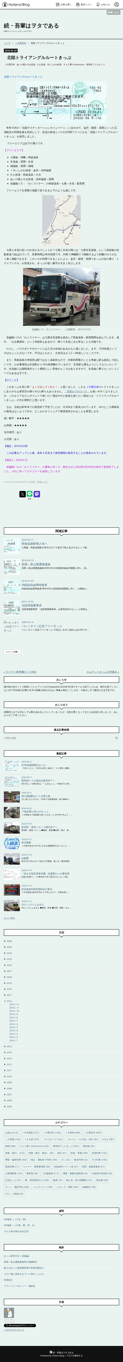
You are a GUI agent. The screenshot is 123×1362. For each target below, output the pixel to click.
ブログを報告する (74, 1355)
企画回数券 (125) (13, 1173)
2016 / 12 (14, 1004)
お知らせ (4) (11, 1132)
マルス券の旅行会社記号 (16, 1231)
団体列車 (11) (12, 1166)
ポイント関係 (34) (14, 1193)
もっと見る (9, 917)
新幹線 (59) (88, 1146)
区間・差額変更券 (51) (93, 1166)
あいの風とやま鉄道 (26, 64)
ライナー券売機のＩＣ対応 (20, 672)
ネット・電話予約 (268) (17, 1186)
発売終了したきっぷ (95, 64)
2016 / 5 (13, 1027)
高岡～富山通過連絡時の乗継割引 (20, 1261)
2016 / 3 (13, 1033)
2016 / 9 (13, 1014)
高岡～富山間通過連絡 (36, 564)
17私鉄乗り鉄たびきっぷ (34, 811)
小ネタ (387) (108, 1139)
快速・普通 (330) (79, 1152)
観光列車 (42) (81, 1159)
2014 (9, 1052)
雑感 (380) (10, 1146)
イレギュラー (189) (42, 1186)
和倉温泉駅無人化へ (35, 543)
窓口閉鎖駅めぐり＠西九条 (35, 796)
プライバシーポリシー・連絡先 (19, 1285)
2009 (9, 1082)
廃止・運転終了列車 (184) (44, 1159)
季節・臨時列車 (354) (16, 1159)
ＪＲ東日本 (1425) (52, 1132)
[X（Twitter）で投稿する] (22, 494)
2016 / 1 (13, 1040)
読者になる (113, 12)
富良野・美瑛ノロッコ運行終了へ (39, 827)
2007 (9, 1094)
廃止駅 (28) (101, 1180)
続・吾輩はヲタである (31, 25)
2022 (9, 965)
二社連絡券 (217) (50, 1173)
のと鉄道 (41, 64)
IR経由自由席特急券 (34, 585)
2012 (9, 1064)
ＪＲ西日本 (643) (92, 1132)
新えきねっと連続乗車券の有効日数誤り (24, 1267)
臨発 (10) (57, 1180)
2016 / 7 (13, 1020)
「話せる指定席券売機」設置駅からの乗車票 (45, 873)
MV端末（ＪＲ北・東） (15, 1219)
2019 (9, 983)
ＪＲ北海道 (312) (30, 1132)
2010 (9, 1076)
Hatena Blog (58, 1355)
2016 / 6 (13, 1024)
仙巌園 (25, 858)
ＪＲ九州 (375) (31, 1139)
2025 (9, 946)
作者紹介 (8, 1279)
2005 (9, 1106)
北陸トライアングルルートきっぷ (39, 57)
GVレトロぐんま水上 (32, 904)
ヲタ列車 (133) (99, 1159)
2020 (9, 977)
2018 (9, 989)
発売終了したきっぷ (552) (66, 1146)
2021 (9, 971)
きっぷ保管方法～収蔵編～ (17, 1255)
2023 (9, 959)
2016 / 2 (13, 1037)
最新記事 (61, 753)
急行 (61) (61, 1152)
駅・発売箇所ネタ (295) (37, 1180)
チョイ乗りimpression (73, 64)
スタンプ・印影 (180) (67, 1186)
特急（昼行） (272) (15, 1152)
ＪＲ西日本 (9, 64)
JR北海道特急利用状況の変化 (36, 889)
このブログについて (14, 1329)
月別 (61, 932)
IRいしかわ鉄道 (54, 64)
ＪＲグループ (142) (52, 1139)
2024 (9, 953)
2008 (9, 1088)
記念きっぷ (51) (13, 1180)
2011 (9, 1070)
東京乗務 (26, 842)
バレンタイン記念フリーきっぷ (42, 626)
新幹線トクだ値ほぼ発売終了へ (38, 780)
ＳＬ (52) (65, 1159)
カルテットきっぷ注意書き (102, 672)
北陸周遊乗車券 (32, 605)
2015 (9, 1046)
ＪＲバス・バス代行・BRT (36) (82, 1139)
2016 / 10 (14, 1010)
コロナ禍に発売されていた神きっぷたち (24, 1273)
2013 (9, 1058)
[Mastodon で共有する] (37, 494)
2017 (9, 995)
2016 (9, 1001)
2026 (9, 941)
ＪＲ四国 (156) (12, 1139)
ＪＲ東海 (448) (72, 1132)
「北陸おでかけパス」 (77, 391)
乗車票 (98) (32, 1173)
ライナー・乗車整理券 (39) (36, 1166)
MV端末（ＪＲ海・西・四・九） (20, 1225)
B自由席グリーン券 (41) (66, 1166)
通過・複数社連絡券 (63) (75, 1173)
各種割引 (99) (89, 1186)
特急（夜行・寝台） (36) (41, 1152)
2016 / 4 (13, 1030)
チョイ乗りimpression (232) (34, 1146)
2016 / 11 (14, 1007)
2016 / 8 (13, 1017)
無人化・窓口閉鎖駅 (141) (79, 1180)
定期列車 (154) (99, 1152)
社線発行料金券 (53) (102, 1173)
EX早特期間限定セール (33, 765)
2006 (9, 1100)
